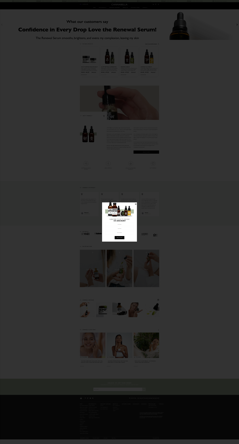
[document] (119, 222)
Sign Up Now (119, 237)
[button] (135, 204)
